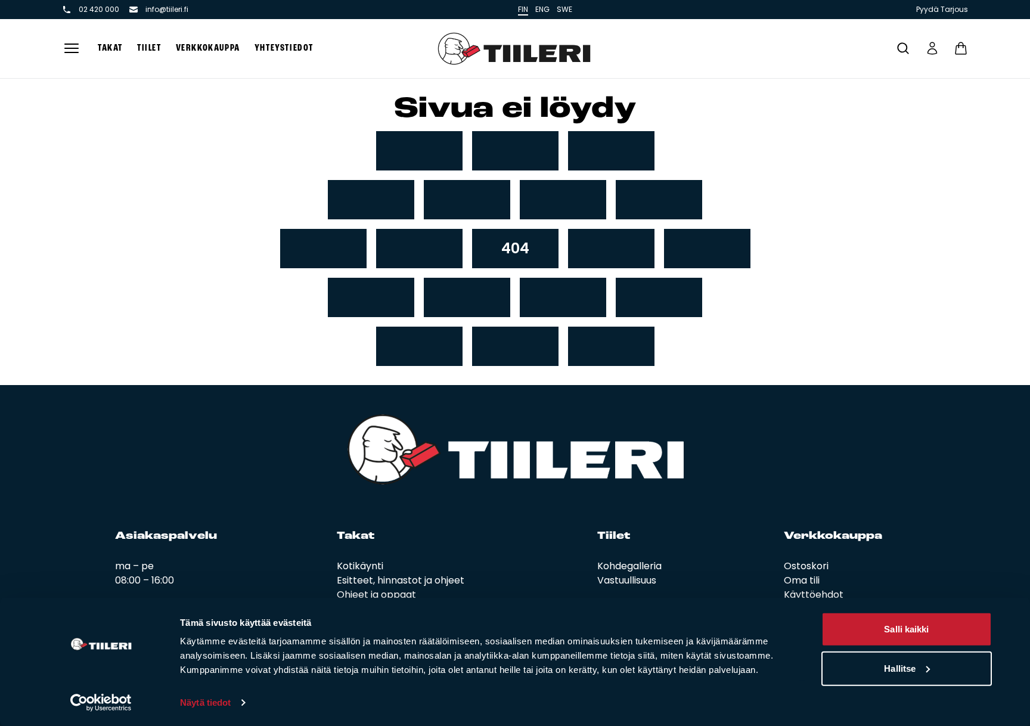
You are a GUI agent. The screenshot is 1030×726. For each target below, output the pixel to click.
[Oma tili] (932, 48)
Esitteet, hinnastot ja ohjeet (400, 580)
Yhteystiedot (284, 48)
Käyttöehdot (813, 594)
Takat (110, 48)
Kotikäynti (360, 566)
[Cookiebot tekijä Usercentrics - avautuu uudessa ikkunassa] (101, 703)
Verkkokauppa (208, 48)
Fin (523, 9)
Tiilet (149, 48)
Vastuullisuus (626, 580)
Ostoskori (806, 566)
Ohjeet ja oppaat (376, 594)
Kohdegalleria (629, 566)
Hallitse (900, 668)
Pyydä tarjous (942, 9)
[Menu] (71, 48)
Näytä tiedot (205, 702)
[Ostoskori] (961, 48)
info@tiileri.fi (166, 9)
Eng (542, 9)
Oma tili (802, 580)
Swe (564, 9)
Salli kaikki (906, 629)
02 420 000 (99, 9)
